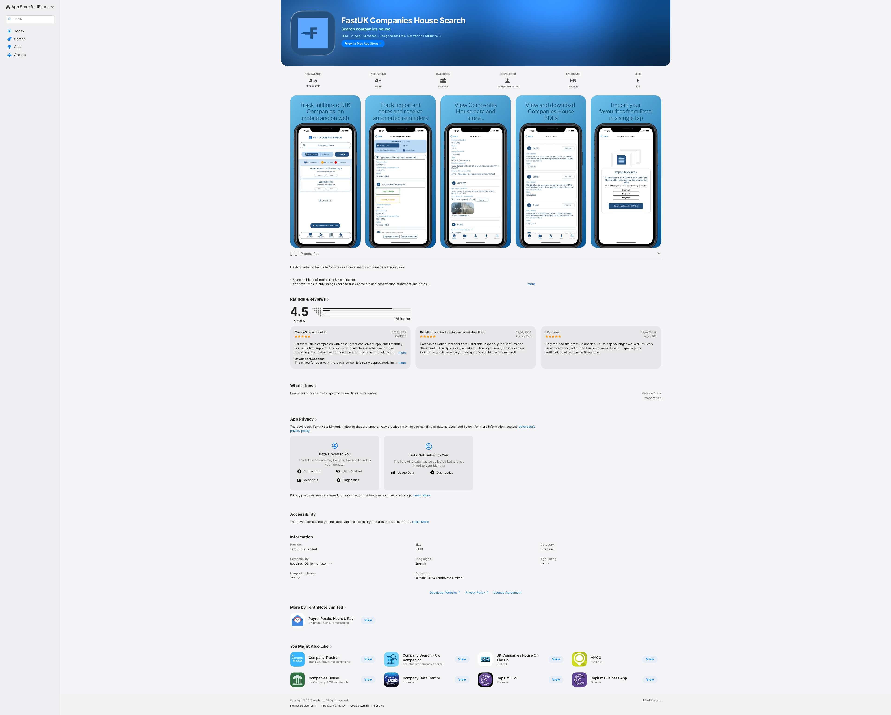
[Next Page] (666, 347)
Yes (292, 578)
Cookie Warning (359, 706)
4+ (543, 563)
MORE (402, 352)
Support (379, 706)
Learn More (421, 495)
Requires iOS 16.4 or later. (309, 563)
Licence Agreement (507, 592)
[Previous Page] (285, 347)
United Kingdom (651, 700)
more (531, 284)
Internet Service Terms (303, 706)
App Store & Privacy (333, 706)
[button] (30, 31)
